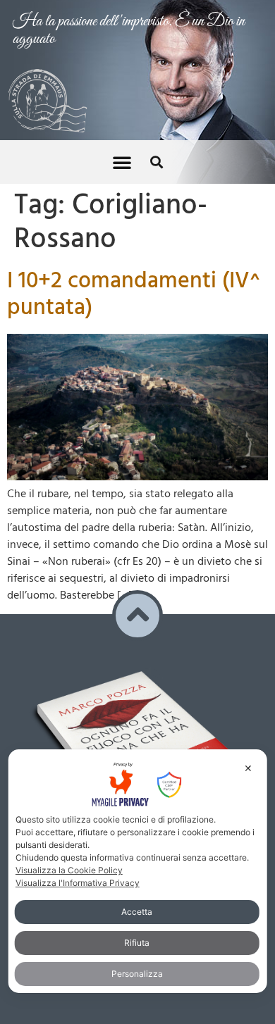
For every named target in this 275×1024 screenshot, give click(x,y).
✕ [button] (248, 768)
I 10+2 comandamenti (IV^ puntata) (133, 294)
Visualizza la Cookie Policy (69, 870)
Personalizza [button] (137, 973)
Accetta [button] (136, 911)
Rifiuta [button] (136, 942)
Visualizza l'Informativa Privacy (78, 883)
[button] (122, 162)
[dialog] (137, 871)
